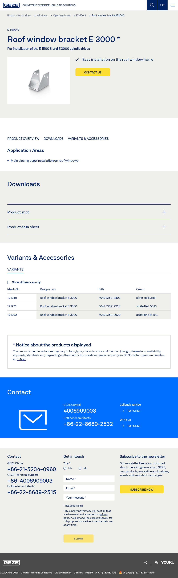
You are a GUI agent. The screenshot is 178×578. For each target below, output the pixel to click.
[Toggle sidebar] (162, 5)
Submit (78, 538)
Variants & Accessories (88, 138)
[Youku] (168, 563)
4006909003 (79, 410)
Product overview (23, 138)
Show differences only (26, 282)
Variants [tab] (15, 269)
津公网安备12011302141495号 (139, 572)
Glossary (78, 572)
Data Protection (63, 572)
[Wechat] (156, 563)
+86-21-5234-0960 (31, 469)
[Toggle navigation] (173, 5)
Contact (14, 456)
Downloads (54, 138)
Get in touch (73, 456)
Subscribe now (141, 489)
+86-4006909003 (30, 480)
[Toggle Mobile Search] (152, 5)
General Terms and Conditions (36, 572)
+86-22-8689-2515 (31, 492)
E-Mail (21, 359)
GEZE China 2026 (9, 572)
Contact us (93, 72)
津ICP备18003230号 (105, 572)
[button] (145, 563)
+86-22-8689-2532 (88, 424)
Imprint (89, 572)
